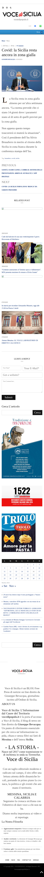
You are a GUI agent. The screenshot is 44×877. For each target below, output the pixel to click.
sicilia (17, 158)
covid (13, 158)
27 (16, 578)
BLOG (13, 860)
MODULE (36, 860)
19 (10, 575)
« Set (4, 585)
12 (10, 571)
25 (4, 578)
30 (33, 578)
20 (16, 575)
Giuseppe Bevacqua (8, 59)
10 (39, 568)
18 (4, 575)
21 (22, 575)
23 (33, 575)
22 (28, 575)
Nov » (12, 585)
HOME (7, 860)
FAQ (18, 860)
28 (22, 578)
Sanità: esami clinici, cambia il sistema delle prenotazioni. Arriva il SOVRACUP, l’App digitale (22, 173)
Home (3, 41)
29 (28, 578)
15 (28, 571)
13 (16, 571)
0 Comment (20, 46)
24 (39, 575)
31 (39, 578)
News (8, 41)
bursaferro (8, 158)
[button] (4, 7)
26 (10, 578)
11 (4, 571)
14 (22, 571)
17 (39, 571)
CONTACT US (26, 860)
